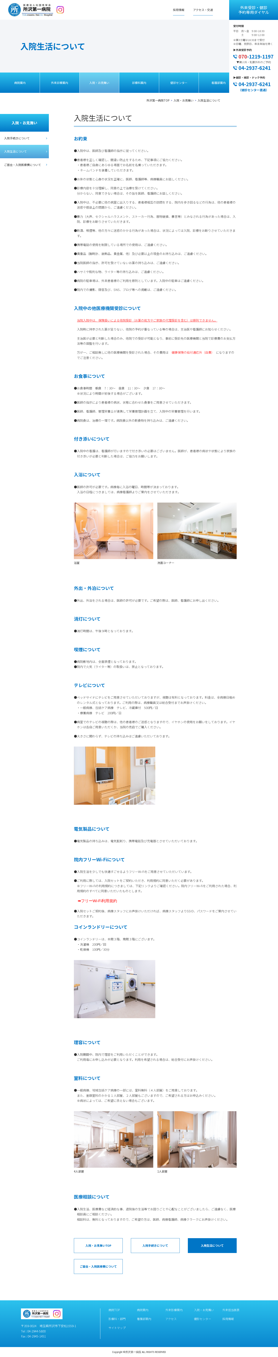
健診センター (178, 83)
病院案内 (20, 83)
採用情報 (178, 10)
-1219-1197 (256, 56)
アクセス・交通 (203, 10)
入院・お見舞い (99, 83)
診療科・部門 (117, 1319)
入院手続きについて (17, 138)
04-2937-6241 (255, 67)
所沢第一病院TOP (158, 100)
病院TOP (114, 1310)
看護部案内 (218, 83)
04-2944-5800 (36, 1331)
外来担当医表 (231, 1310)
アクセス (171, 1319)
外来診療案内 (59, 83)
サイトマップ (117, 1328)
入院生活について (15, 151)
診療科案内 (139, 83)
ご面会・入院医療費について (22, 165)
